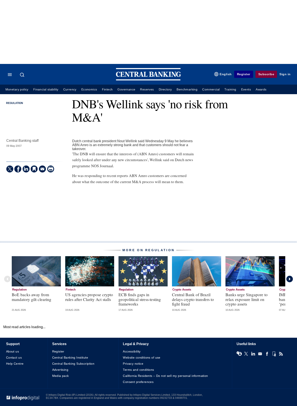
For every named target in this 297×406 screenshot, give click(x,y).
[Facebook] (17, 168)
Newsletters (260, 353)
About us (12, 351)
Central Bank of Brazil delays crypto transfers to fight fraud (193, 299)
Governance (126, 89)
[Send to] (42, 168)
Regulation (14, 103)
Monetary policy (16, 89)
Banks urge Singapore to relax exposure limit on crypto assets (246, 299)
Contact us (14, 357)
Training (230, 89)
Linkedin (253, 353)
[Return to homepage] (148, 79)
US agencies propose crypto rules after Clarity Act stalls (89, 296)
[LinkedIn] (26, 168)
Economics (89, 89)
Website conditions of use (141, 357)
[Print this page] (50, 168)
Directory (165, 89)
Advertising (60, 369)
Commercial (211, 89)
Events (246, 89)
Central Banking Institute (70, 357)
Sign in (285, 74)
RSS (281, 353)
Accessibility (131, 351)
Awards (261, 89)
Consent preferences (138, 382)
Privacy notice (133, 363)
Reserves (147, 89)
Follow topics (239, 353)
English (226, 74)
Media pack (60, 376)
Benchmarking (187, 89)
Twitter (246, 353)
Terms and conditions (138, 369)
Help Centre (15, 363)
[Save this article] (34, 168)
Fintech (107, 89)
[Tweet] (9, 168)
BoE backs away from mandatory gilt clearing (31, 296)
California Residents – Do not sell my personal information (165, 376)
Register (243, 74)
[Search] (22, 74)
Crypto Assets (181, 289)
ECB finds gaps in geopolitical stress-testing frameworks (139, 299)
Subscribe (266, 74)
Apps (274, 353)
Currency (70, 89)
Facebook (267, 353)
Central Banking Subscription (73, 363)
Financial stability (45, 89)
